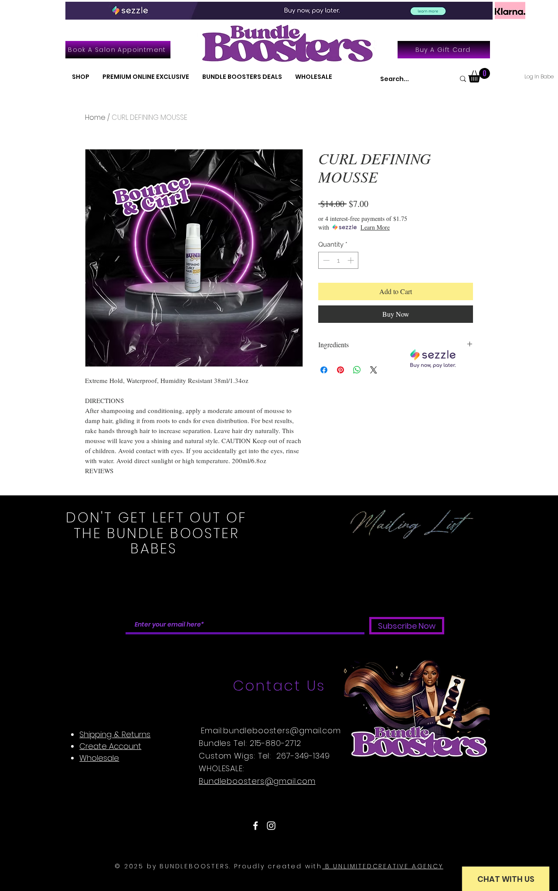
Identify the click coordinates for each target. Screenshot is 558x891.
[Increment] (351, 260)
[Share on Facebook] (324, 370)
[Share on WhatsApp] (357, 370)
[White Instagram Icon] (271, 825)
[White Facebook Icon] (255, 825)
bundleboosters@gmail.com (282, 730)
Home (95, 117)
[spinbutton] (338, 260)
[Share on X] (373, 370)
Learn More (375, 227)
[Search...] (463, 78)
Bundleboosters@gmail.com (257, 781)
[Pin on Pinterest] (340, 370)
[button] (80, 77)
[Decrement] (325, 260)
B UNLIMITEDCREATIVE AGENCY (382, 866)
